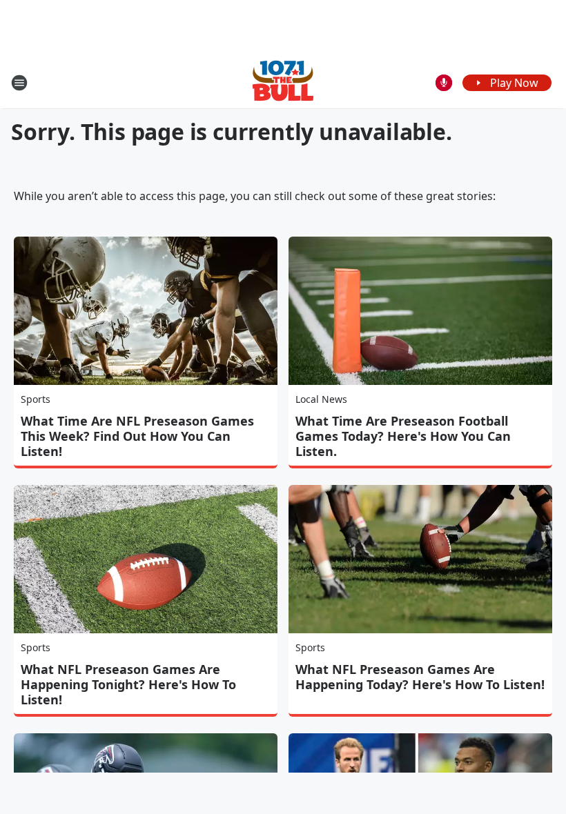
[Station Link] (283, 82)
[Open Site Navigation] (19, 83)
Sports (35, 399)
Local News (321, 399)
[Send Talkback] (444, 83)
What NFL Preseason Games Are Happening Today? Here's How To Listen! (420, 677)
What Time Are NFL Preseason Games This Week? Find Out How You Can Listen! (137, 436)
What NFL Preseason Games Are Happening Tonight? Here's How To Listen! (128, 684)
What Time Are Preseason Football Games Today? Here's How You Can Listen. (403, 436)
